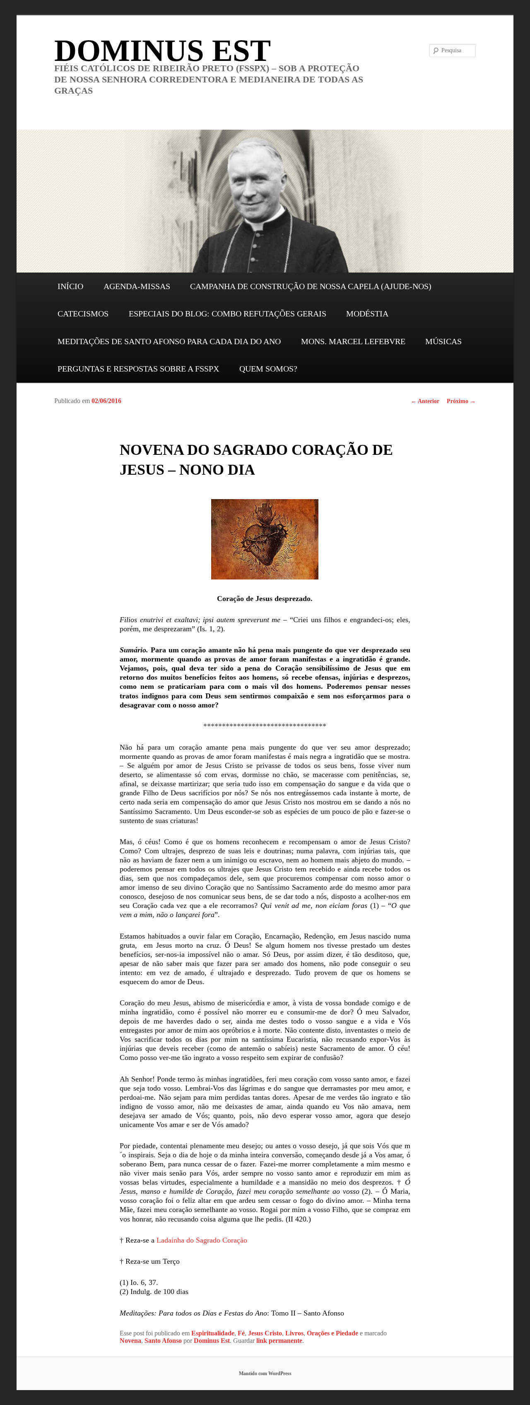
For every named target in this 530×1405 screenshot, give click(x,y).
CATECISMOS (83, 313)
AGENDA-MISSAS (137, 286)
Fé (241, 1333)
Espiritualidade (212, 1333)
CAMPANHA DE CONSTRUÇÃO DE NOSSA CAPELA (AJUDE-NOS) (310, 286)
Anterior (425, 401)
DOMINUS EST (162, 50)
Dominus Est (212, 1340)
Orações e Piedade (332, 1333)
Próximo (461, 401)
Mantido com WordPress (265, 1373)
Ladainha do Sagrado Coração (202, 1240)
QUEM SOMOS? (268, 368)
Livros (294, 1333)
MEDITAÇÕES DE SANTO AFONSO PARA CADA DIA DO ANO (169, 341)
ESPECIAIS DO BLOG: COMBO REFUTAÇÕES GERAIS (227, 313)
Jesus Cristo (265, 1333)
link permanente (279, 1340)
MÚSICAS (443, 341)
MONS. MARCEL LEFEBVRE (353, 341)
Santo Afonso (163, 1340)
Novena (130, 1340)
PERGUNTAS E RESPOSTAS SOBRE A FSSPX (138, 368)
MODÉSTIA (367, 313)
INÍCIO (70, 286)
